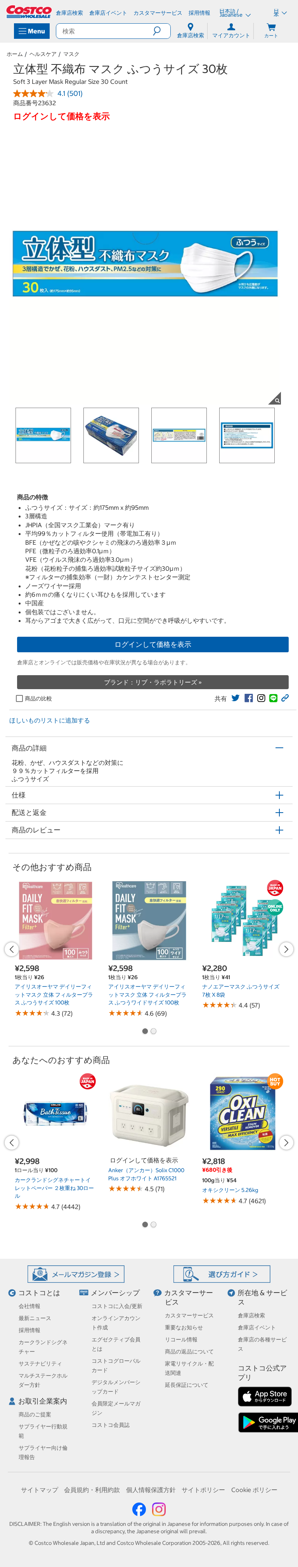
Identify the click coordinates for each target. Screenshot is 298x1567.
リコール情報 (181, 1339)
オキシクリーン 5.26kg (230, 1190)
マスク (71, 53)
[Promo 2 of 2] (153, 1032)
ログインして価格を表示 (152, 644)
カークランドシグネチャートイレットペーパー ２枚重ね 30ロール (54, 1187)
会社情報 (29, 1306)
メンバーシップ (115, 1292)
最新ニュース (35, 1318)
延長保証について (186, 1384)
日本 (276, 13)
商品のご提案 (35, 1414)
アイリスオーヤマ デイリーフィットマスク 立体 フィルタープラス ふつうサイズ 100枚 (54, 994)
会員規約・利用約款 (92, 1490)
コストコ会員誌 (111, 1424)
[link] (235, 698)
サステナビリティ (40, 1363)
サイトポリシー (203, 1490)
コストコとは (39, 1292)
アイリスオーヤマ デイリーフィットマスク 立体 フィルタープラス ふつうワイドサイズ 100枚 (147, 994)
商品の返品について (189, 1351)
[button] (161, 31)
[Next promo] (286, 949)
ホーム (15, 53)
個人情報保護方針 (151, 1490)
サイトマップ (39, 1490)
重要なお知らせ (184, 1327)
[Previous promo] (11, 949)
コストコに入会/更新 (117, 1306)
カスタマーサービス (189, 1315)
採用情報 (29, 1330)
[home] (29, 12)
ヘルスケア (43, 53)
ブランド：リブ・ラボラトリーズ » (153, 682)
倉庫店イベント (257, 1327)
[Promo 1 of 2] (145, 1032)
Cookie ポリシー (254, 1490)
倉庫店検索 (251, 1315)
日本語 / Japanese (231, 13)
